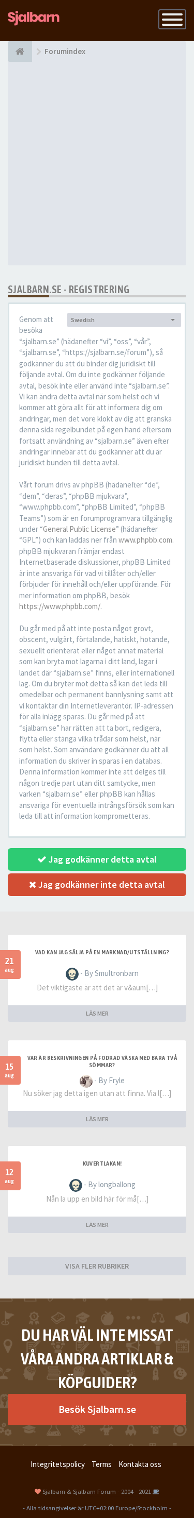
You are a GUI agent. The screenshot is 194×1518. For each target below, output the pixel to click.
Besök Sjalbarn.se (97, 1409)
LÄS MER (97, 1013)
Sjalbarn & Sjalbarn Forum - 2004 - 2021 (96, 1491)
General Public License (79, 529)
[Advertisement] (97, 163)
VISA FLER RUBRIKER (97, 1266)
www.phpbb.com (145, 540)
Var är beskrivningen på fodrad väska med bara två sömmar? (102, 1061)
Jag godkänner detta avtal (102, 859)
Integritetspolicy (58, 1464)
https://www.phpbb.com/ (59, 606)
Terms (102, 1464)
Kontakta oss (139, 1464)
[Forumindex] (20, 51)
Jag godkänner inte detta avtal (100, 884)
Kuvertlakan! (102, 1163)
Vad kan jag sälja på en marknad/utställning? (102, 952)
